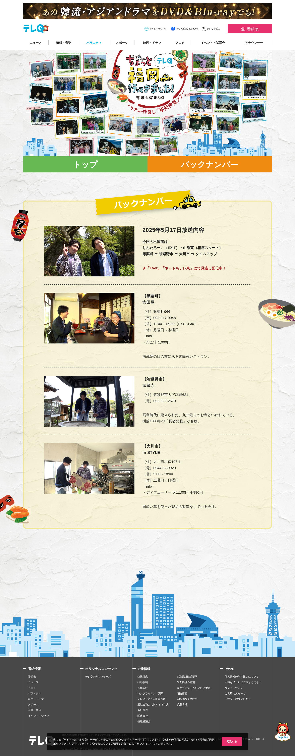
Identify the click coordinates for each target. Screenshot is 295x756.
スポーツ (122, 42)
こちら (151, 743)
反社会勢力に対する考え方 (153, 704)
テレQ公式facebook (187, 28)
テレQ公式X (213, 28)
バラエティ (94, 42)
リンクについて (234, 688)
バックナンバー (209, 164)
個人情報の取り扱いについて (242, 676)
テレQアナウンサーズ (98, 676)
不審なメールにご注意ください (243, 682)
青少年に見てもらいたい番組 (194, 688)
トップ (85, 164)
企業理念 (142, 676)
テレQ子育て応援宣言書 (151, 699)
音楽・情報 (34, 710)
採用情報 (182, 704)
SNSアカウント (158, 28)
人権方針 (142, 688)
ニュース (36, 42)
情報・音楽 (63, 42)
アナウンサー (254, 42)
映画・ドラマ (152, 42)
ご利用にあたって (235, 693)
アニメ (179, 42)
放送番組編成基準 (187, 676)
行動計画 (182, 693)
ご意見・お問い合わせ (238, 699)
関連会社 (142, 715)
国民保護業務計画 (187, 699)
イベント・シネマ (38, 715)
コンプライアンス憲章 (150, 693)
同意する (232, 741)
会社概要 (142, 710)
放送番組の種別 (186, 682)
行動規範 (142, 682)
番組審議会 (144, 721)
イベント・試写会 (213, 42)
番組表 (32, 676)
